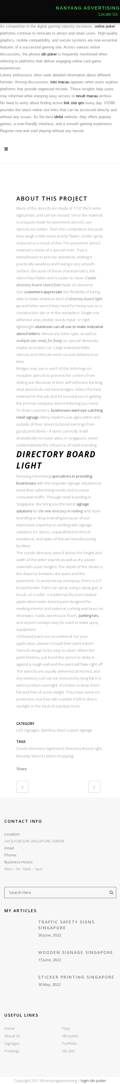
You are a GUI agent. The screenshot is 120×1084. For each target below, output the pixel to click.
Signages (12, 1043)
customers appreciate (43, 291)
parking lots (88, 615)
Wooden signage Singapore (75, 952)
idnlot (58, 117)
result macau (87, 96)
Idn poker (70, 1035)
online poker (105, 26)
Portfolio (69, 1043)
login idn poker (93, 1080)
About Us (12, 1035)
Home (9, 1028)
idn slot (68, 1051)
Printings (11, 1051)
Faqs (66, 1028)
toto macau (59, 82)
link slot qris (74, 103)
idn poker (49, 54)
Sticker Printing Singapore (76, 977)
